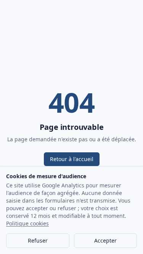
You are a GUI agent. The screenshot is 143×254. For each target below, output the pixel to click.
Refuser (38, 240)
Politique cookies (27, 223)
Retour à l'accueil (71, 159)
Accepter (105, 240)
